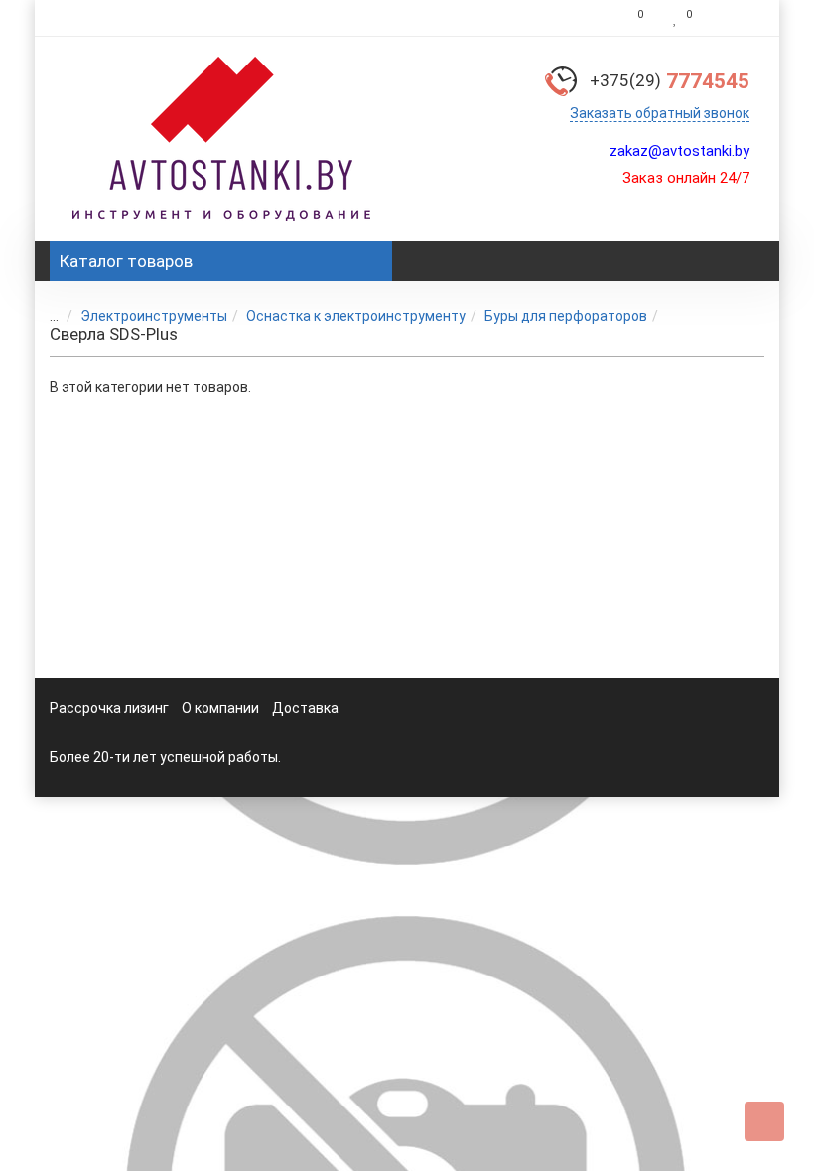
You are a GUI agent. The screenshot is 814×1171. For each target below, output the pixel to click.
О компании (220, 708)
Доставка (305, 708)
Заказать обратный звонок (659, 113)
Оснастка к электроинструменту (356, 316)
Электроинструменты (153, 316)
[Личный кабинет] (733, 18)
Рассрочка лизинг (109, 708)
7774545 (669, 81)
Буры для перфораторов (565, 316)
